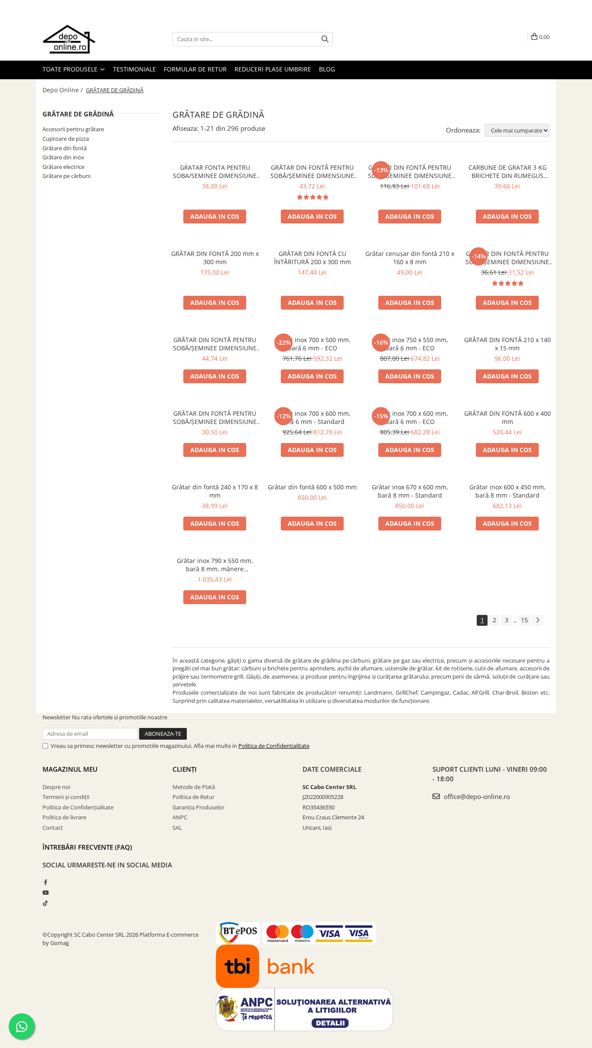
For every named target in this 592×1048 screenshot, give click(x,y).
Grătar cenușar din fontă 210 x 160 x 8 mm (409, 257)
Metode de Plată (193, 787)
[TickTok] (45, 903)
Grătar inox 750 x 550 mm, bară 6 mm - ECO (410, 344)
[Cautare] (325, 39)
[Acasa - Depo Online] (85, 39)
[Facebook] (45, 882)
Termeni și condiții (65, 797)
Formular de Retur (195, 69)
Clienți (184, 769)
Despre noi (56, 787)
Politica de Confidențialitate (78, 807)
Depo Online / (63, 90)
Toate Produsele (70, 69)
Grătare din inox (63, 157)
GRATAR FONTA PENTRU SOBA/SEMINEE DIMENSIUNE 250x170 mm (215, 171)
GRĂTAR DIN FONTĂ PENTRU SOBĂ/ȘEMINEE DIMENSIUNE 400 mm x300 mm (410, 171)
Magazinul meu (70, 769)
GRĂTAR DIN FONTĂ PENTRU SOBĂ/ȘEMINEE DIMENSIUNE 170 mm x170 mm (215, 417)
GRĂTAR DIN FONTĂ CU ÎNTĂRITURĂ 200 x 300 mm (312, 257)
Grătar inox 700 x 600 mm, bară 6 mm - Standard (312, 417)
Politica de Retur (193, 797)
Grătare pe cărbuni (66, 176)
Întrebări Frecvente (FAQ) (87, 847)
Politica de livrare (64, 817)
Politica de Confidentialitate (273, 746)
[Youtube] (45, 892)
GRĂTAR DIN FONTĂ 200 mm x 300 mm (215, 257)
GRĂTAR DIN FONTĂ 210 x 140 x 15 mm (507, 344)
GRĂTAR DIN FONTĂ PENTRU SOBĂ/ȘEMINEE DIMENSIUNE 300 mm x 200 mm (312, 171)
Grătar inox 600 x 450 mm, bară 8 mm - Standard (507, 491)
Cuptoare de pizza (65, 138)
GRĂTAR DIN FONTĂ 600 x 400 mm (507, 417)
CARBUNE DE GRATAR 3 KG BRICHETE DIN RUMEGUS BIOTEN (507, 171)
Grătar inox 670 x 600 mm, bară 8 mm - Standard (410, 491)
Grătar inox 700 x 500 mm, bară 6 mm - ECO (312, 344)
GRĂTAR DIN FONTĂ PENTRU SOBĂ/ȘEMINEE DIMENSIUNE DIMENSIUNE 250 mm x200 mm (215, 344)
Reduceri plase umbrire (272, 69)
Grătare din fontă (64, 148)
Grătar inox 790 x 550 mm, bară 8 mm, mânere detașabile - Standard (215, 564)
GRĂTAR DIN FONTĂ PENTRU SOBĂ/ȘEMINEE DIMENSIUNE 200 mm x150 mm (507, 257)
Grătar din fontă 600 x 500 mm (312, 487)
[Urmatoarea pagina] (537, 620)
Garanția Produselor (198, 807)
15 (524, 620)
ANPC (179, 817)
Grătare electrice (63, 167)
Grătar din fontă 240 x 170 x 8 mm (215, 491)
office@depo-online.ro (476, 796)
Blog (327, 69)
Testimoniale (134, 69)
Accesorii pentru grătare (73, 129)
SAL (177, 827)
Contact (52, 827)
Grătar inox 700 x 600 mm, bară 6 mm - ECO (410, 417)
